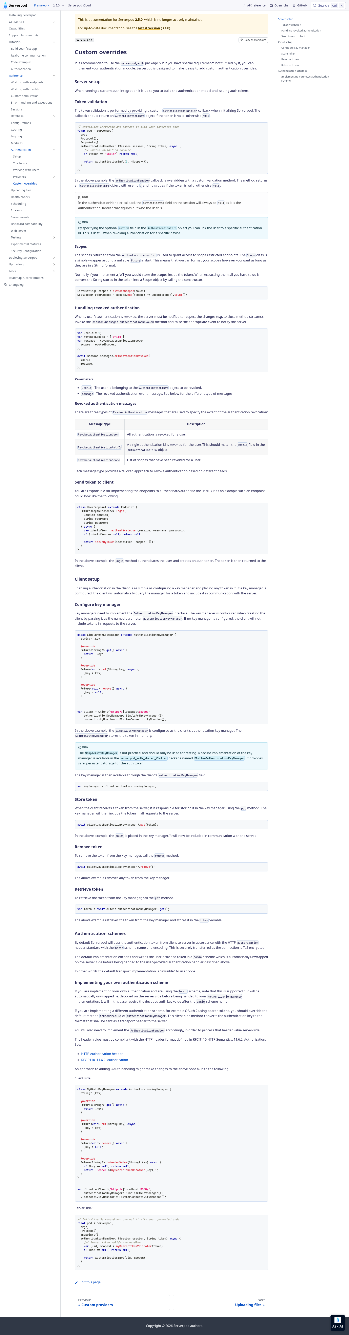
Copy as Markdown (255, 40)
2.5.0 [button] (56, 5)
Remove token (290, 59)
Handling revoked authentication (301, 30)
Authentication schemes (292, 70)
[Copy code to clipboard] (263, 127)
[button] (30, 22)
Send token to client (293, 36)
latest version (149, 28)
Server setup (285, 19)
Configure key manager (295, 47)
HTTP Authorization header (102, 1054)
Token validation (291, 24)
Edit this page (90, 1282)
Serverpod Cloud (79, 5)
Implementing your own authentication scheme (305, 78)
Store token (288, 53)
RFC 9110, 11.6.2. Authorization (104, 1060)
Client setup (285, 42)
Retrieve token (290, 65)
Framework (41, 5)
